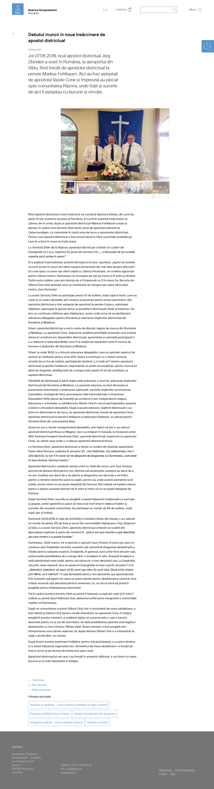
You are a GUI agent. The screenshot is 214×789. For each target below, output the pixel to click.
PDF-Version (39, 685)
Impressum (165, 770)
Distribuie (37, 680)
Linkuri (163, 773)
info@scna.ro (74, 768)
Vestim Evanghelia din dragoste (94, 713)
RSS (172, 773)
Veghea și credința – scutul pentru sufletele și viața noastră (69, 705)
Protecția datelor (185, 770)
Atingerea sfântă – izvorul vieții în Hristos (56, 722)
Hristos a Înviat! (97, 722)
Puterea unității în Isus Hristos (50, 713)
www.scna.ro (68, 772)
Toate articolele (40, 690)
